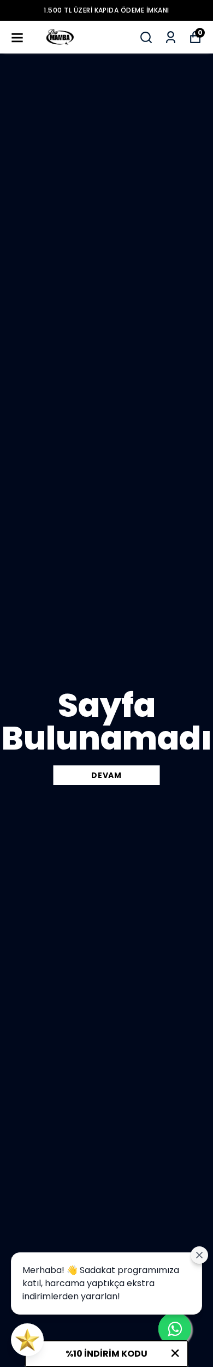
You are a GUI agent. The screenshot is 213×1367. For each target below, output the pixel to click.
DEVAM (106, 775)
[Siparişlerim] (170, 37)
